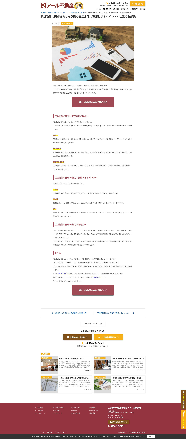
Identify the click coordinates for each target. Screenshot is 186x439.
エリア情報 (39, 410)
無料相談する (138, 4)
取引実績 (92, 413)
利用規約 (49, 432)
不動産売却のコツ (67, 24)
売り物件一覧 (76, 413)
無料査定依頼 (107, 9)
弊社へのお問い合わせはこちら (93, 102)
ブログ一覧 (124, 9)
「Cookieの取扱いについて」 (125, 436)
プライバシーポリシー (61, 432)
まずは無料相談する (110, 337)
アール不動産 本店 (64, 273)
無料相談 (116, 9)
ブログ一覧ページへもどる (93, 323)
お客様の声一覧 (58, 407)
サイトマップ (58, 413)
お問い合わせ (95, 277)
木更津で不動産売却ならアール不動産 (124, 408)
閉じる (151, 436)
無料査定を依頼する (79, 337)
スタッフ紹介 (76, 407)
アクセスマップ (40, 413)
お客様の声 (134, 9)
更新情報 (56, 410)
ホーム (98, 9)
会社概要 (142, 9)
